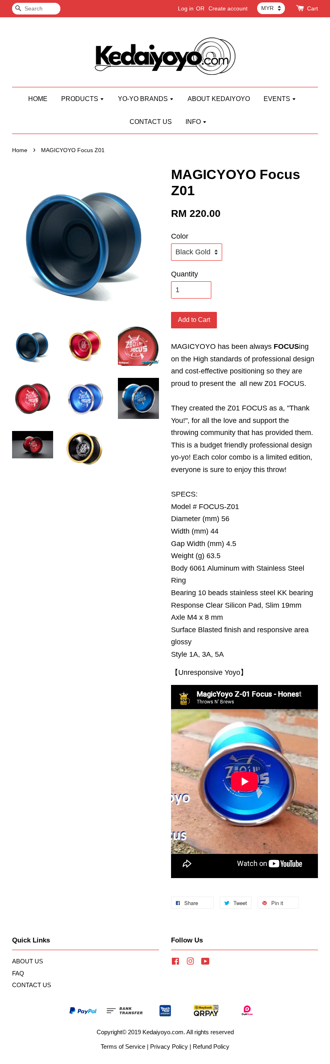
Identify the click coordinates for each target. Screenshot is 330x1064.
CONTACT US (151, 121)
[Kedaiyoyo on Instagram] (190, 962)
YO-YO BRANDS (143, 98)
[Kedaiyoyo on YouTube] (205, 962)
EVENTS (278, 98)
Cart (312, 8)
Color (179, 236)
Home (19, 150)
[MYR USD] (271, 8)
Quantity (184, 274)
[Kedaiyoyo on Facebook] (175, 962)
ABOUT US (27, 961)
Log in (186, 8)
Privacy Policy (169, 1046)
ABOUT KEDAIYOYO (219, 98)
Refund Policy (211, 1046)
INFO (194, 121)
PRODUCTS (80, 98)
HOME (37, 98)
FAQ (18, 973)
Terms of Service (123, 1046)
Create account (228, 8)
